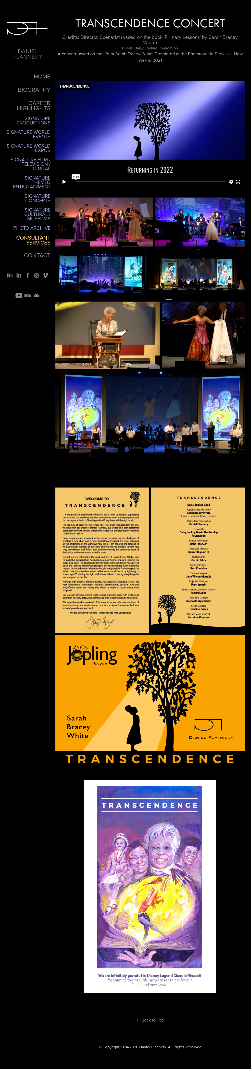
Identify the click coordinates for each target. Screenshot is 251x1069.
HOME (42, 76)
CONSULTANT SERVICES (33, 240)
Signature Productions (33, 120)
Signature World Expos (28, 148)
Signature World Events (28, 134)
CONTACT (37, 255)
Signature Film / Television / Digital (30, 164)
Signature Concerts (37, 198)
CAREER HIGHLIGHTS (33, 105)
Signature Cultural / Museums (37, 214)
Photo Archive (31, 227)
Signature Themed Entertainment (31, 182)
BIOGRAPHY (34, 89)
